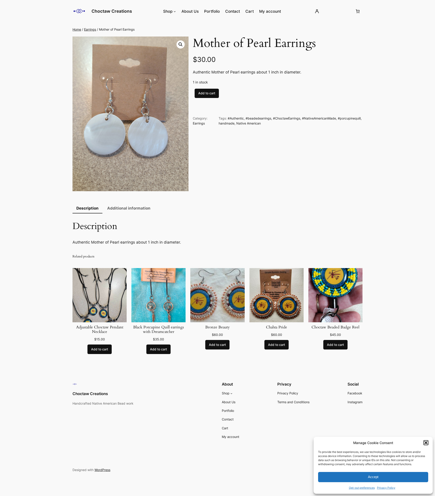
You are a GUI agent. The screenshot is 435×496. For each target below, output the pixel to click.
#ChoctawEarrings (286, 118)
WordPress (102, 470)
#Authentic (236, 118)
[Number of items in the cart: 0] (357, 11)
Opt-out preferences (362, 487)
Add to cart (206, 93)
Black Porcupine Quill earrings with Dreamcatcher (158, 329)
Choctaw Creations (112, 11)
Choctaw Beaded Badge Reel (335, 327)
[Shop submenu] (175, 11)
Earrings (90, 29)
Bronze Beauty (217, 327)
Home (76, 29)
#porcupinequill (349, 118)
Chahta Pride (276, 327)
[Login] (317, 11)
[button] (426, 442)
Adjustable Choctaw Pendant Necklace (99, 329)
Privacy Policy (386, 487)
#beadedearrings (258, 118)
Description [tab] (87, 208)
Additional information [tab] (128, 208)
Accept (373, 477)
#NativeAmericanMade (319, 118)
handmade (226, 123)
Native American (248, 123)
